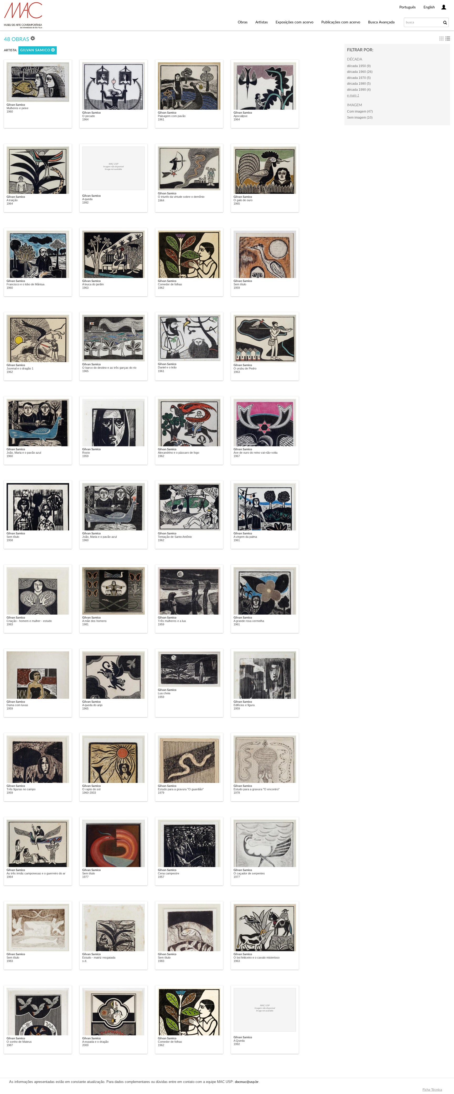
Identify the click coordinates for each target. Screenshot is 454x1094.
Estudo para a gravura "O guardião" (181, 789)
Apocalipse (240, 116)
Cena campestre (168, 873)
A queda (87, 199)
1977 (85, 876)
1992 (85, 202)
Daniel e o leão (167, 367)
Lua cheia (164, 693)
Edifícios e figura (244, 705)
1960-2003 (89, 792)
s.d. (84, 961)
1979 (161, 792)
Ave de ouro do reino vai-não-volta (255, 452)
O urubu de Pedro (245, 368)
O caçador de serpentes (249, 873)
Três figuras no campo (21, 789)
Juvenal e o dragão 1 (20, 368)
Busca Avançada (381, 22)
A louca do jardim (93, 284)
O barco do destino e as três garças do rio (109, 367)
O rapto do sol (91, 789)
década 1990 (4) (359, 90)
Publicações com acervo (340, 22)
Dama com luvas (17, 705)
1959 (237, 287)
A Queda (239, 1040)
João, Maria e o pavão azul (24, 452)
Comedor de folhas (170, 284)
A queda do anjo (92, 705)
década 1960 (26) (360, 72)
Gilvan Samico (35, 50)
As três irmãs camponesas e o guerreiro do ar (36, 873)
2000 (85, 1045)
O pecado (88, 116)
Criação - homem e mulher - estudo (29, 620)
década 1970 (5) (359, 78)
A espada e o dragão (95, 1041)
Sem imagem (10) (360, 117)
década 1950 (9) (359, 66)
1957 (161, 876)
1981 (85, 624)
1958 (10, 540)
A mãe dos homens (94, 620)
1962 (161, 287)
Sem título (240, 284)
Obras (242, 22)
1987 (10, 1045)
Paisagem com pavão (171, 116)
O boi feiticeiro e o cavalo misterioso (257, 957)
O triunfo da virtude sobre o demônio (181, 196)
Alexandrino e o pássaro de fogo (178, 452)
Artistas (261, 22)
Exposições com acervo (294, 22)
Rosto (86, 452)
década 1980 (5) (359, 83)
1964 (85, 119)
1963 (85, 287)
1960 (10, 111)
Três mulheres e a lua (172, 620)
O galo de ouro (243, 200)
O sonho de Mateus (19, 1041)
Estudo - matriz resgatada (98, 957)
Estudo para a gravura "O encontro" (257, 789)
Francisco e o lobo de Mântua (25, 284)
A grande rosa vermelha (249, 620)
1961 (161, 119)
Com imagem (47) (360, 111)
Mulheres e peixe (17, 108)
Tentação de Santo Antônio (175, 536)
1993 (10, 624)
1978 (237, 792)
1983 (10, 961)
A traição (12, 200)
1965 (237, 203)
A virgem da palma (245, 536)
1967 (237, 456)
